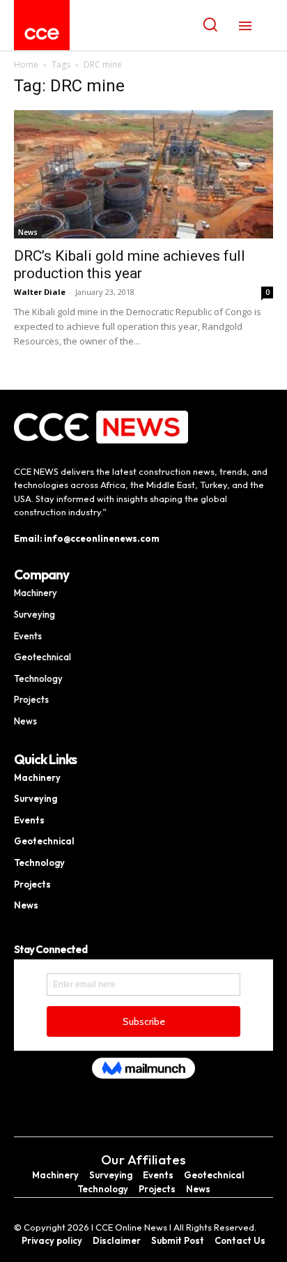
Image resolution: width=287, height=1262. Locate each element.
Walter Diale (39, 292)
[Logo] (41, 34)
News (28, 232)
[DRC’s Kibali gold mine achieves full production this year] (143, 174)
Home (26, 64)
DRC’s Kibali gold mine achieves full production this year (129, 265)
